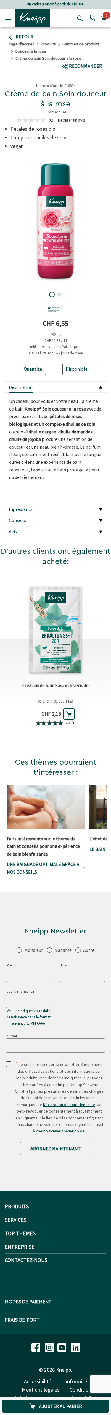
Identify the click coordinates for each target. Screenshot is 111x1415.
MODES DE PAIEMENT (28, 1301)
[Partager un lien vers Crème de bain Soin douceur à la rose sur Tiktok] (88, 54)
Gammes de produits (81, 44)
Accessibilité (37, 1381)
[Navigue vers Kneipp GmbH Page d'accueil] (32, 17)
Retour (24, 37)
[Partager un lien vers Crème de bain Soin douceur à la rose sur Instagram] (99, 55)
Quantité (33, 369)
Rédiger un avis (71, 120)
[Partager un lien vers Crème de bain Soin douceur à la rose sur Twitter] (78, 54)
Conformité (74, 1381)
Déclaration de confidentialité (69, 1104)
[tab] (55, 387)
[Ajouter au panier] (69, 714)
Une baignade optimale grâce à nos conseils (43, 868)
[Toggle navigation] (8, 17)
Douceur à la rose (30, 51)
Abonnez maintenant (55, 1148)
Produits (48, 44)
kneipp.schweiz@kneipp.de (60, 1131)
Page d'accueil (21, 44)
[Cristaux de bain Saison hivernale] (55, 625)
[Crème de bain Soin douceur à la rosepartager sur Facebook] (67, 55)
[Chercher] (78, 18)
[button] (92, 18)
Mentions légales (40, 1389)
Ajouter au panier (60, 1406)
